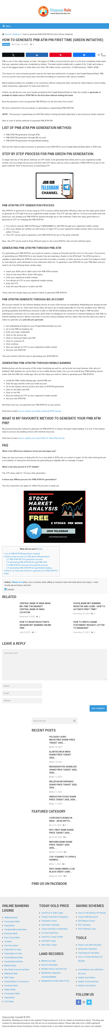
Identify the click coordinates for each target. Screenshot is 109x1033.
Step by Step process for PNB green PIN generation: (27, 557)
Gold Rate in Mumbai (50, 925)
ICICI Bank (8, 1001)
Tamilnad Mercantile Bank (15, 929)
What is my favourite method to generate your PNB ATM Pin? (31, 571)
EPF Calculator (84, 925)
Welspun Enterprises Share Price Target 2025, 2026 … (63, 784)
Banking (6, 44)
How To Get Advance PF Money (92, 913)
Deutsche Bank (10, 933)
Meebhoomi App (48, 961)
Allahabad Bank (11, 917)
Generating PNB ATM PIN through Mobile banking (29, 568)
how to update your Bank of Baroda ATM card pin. (40, 411)
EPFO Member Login (87, 929)
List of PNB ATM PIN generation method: (22, 554)
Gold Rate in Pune (49, 921)
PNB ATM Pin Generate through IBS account (27, 565)
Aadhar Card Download (88, 981)
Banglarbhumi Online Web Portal (55, 981)
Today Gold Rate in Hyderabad (54, 929)
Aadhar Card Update (87, 985)
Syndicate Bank (11, 985)
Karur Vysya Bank (12, 937)
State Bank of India (12, 949)
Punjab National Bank (13, 961)
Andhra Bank (9, 989)
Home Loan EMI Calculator (90, 945)
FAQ (6, 574)
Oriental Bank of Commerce (16, 981)
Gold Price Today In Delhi (52, 937)
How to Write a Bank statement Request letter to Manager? (88, 625)
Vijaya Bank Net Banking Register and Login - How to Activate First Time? (89, 606)
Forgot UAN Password (88, 917)
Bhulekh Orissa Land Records (54, 969)
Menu (8, 26)
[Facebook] (78, 1002)
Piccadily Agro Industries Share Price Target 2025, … (62, 740)
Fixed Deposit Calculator (88, 953)
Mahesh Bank (10, 965)
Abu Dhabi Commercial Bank (16, 969)
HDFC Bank (9, 977)
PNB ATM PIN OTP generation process (25, 559)
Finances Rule (8, 1017)
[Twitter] (89, 1002)
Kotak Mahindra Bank (13, 957)
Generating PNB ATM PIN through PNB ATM (27, 562)
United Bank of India (13, 953)
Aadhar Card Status (86, 977)
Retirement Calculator (87, 949)
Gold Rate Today (48, 941)
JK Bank (7, 941)
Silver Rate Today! (49, 945)
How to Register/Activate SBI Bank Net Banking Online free (35, 625)
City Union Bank (11, 945)
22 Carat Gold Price (49, 933)
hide (40, 549)
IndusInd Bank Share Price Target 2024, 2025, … (60, 845)
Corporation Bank (12, 921)
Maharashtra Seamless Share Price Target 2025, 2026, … (63, 769)
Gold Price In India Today (52, 913)
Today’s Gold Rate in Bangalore (54, 917)
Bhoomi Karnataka (49, 965)
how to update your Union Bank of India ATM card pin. (41, 438)
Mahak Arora (18, 582)
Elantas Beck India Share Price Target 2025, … (60, 754)
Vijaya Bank (9, 925)
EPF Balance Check (86, 921)
